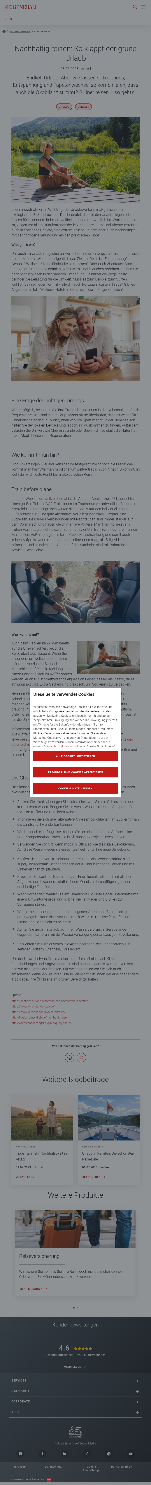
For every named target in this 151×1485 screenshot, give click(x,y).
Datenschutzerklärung (58, 746)
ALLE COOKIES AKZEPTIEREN (75, 756)
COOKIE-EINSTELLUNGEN (75, 788)
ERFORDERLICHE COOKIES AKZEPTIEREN (75, 772)
